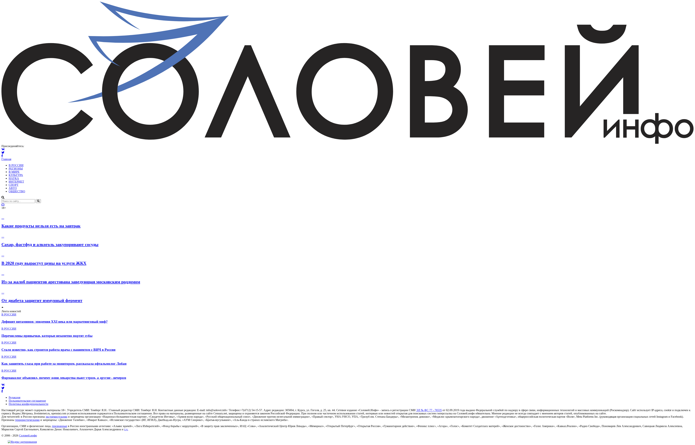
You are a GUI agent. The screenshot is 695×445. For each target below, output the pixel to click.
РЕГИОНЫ (16, 168)
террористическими (27, 419)
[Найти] (38, 201)
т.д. (126, 429)
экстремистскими (56, 416)
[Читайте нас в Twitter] (2, 152)
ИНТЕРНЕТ (16, 181)
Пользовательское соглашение (27, 400)
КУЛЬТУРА (16, 175)
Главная (6, 159)
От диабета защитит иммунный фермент (41, 300)
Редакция (14, 397)
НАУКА (14, 178)
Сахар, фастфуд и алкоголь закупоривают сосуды (49, 244)
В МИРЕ (14, 171)
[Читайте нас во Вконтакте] (3, 149)
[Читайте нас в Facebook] (2, 155)
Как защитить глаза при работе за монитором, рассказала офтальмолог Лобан (64, 363)
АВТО (13, 188)
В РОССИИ (16, 165)
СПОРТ (13, 184)
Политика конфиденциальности (28, 404)
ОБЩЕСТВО (17, 191)
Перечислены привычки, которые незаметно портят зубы (46, 336)
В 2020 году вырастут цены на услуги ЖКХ (43, 263)
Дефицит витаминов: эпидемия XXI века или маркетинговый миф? (54, 321)
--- (2, 218)
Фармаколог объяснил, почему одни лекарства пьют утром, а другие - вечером (63, 378)
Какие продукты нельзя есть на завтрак (41, 225)
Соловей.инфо (28, 435)
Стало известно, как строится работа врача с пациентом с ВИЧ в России (58, 350)
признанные (59, 426)
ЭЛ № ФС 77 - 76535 (429, 410)
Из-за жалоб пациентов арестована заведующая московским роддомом (70, 281)
